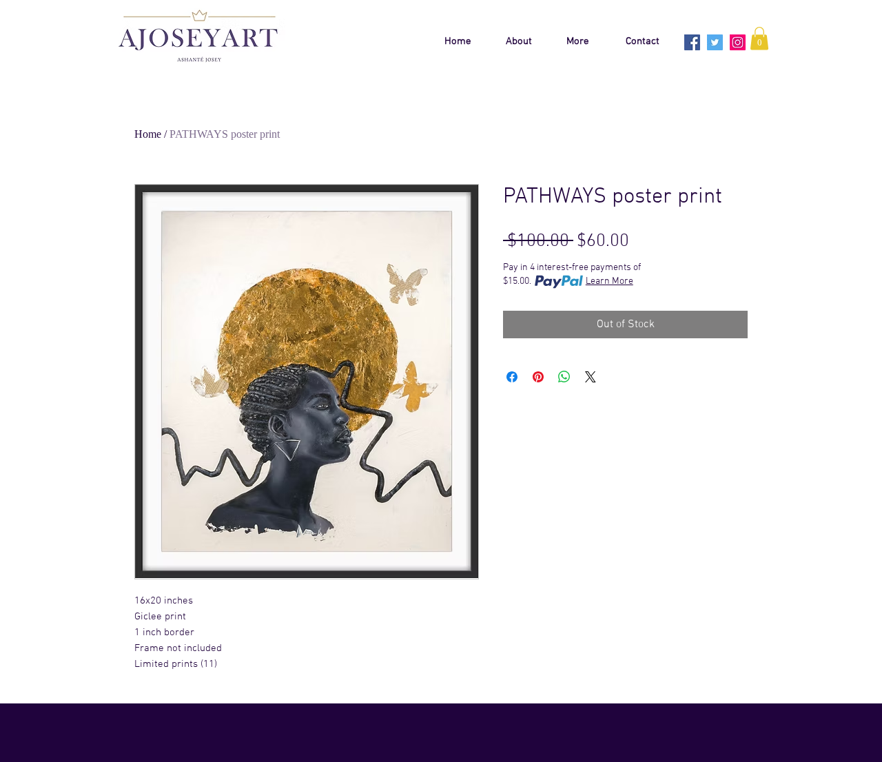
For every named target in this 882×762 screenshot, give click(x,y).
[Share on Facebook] (512, 377)
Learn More (609, 281)
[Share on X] (590, 377)
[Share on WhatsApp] (564, 377)
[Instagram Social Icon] (738, 42)
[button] (759, 38)
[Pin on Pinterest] (538, 377)
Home (147, 134)
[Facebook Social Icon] (692, 42)
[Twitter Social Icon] (715, 42)
